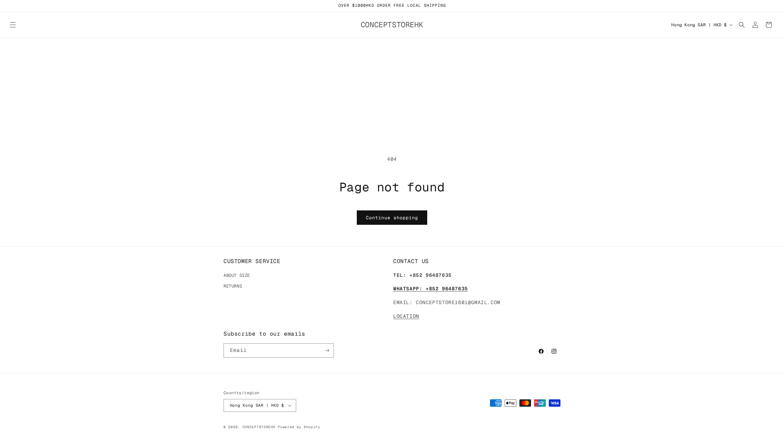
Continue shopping (392, 218)
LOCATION (406, 316)
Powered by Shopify (299, 427)
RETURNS (233, 286)
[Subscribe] (327, 350)
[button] (13, 25)
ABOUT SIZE (237, 275)
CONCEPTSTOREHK (259, 427)
